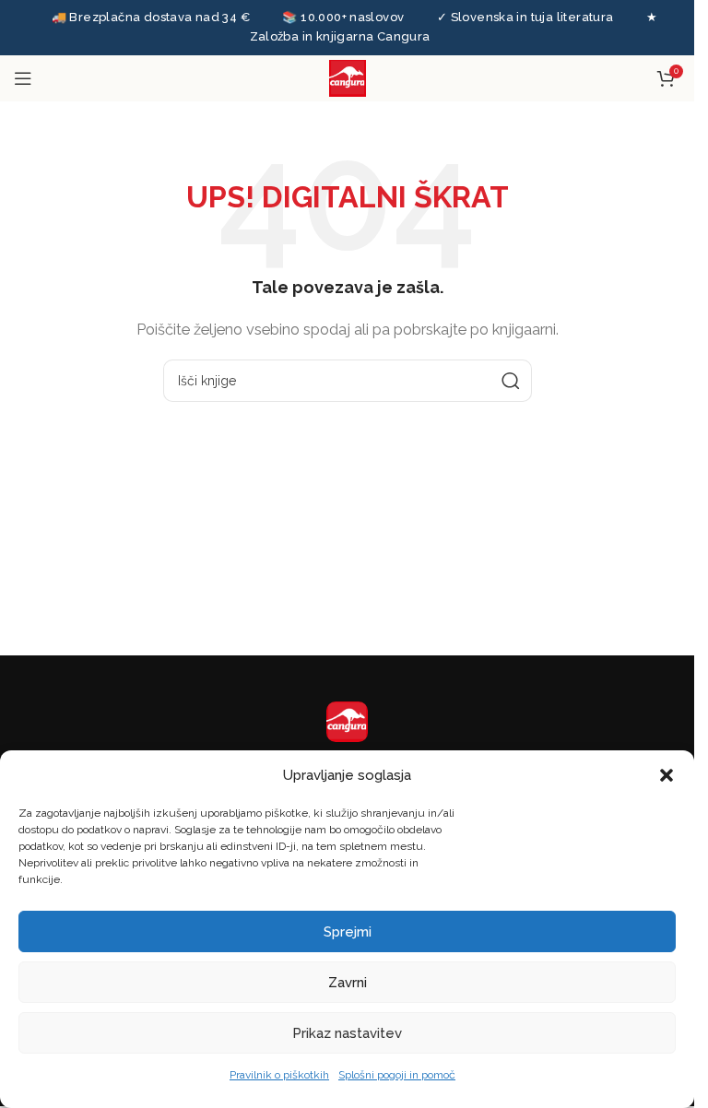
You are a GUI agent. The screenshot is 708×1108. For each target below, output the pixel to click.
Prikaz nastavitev (347, 1033)
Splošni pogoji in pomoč (396, 1074)
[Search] (511, 381)
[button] (666, 775)
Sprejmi (348, 932)
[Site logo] (347, 76)
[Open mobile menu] (23, 78)
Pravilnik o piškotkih (279, 1074)
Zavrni (347, 982)
